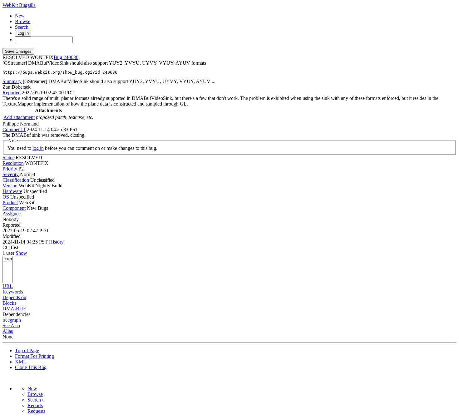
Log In (23, 33)
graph (15, 320)
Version (9, 185)
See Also (11, 325)
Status (8, 157)
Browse (22, 21)
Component (14, 208)
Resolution (13, 163)
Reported (11, 92)
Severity (10, 174)
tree (6, 320)
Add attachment (19, 117)
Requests (36, 411)
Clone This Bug (31, 367)
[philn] (7, 259)
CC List (10, 247)
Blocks (9, 303)
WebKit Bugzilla (19, 5)
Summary (12, 81)
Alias (7, 331)
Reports (35, 405)
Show (21, 253)
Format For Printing (34, 356)
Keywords (12, 291)
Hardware (12, 191)
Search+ (23, 27)
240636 (70, 57)
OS (5, 197)
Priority (9, 168)
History (56, 241)
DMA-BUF (14, 308)
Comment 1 (14, 129)
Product (10, 202)
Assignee (11, 213)
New (20, 15)
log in (38, 148)
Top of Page (27, 350)
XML (20, 361)
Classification (15, 180)
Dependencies (16, 314)
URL (7, 286)
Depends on (14, 297)
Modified (11, 236)
